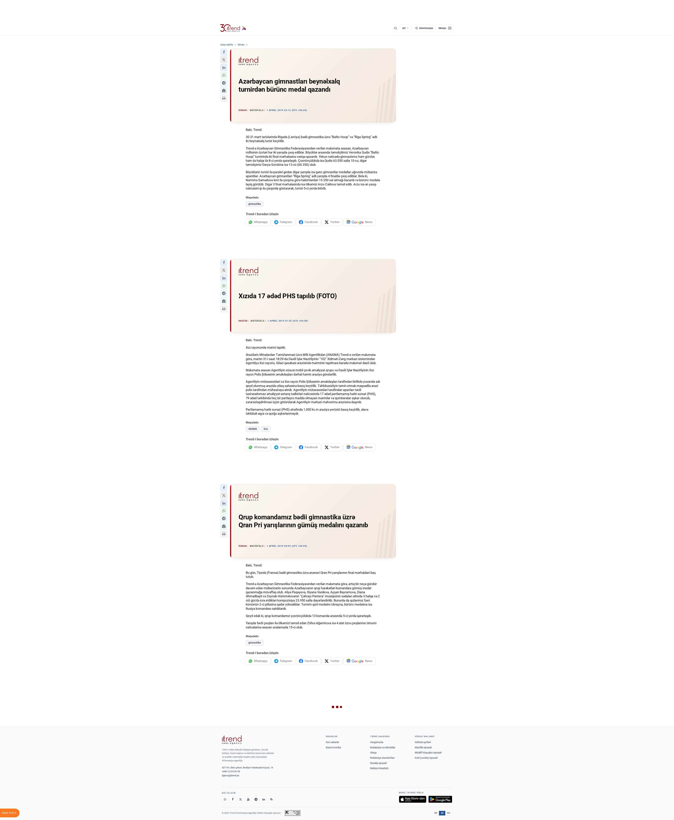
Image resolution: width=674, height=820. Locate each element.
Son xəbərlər (332, 742)
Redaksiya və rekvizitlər (382, 747)
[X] (240, 799)
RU (448, 813)
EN (435, 813)
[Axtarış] (395, 28)
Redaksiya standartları (382, 757)
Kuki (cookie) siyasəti (426, 757)
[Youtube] (248, 799)
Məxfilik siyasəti (423, 747)
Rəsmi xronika (333, 747)
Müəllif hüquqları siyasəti (428, 752)
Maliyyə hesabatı (379, 768)
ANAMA (252, 428)
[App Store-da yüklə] (412, 799)
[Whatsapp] (225, 799)
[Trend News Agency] (232, 739)
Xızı (266, 428)
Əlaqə (373, 752)
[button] (223, 52)
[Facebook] (233, 799)
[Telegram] (256, 799)
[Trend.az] (233, 28)
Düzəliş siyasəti (378, 763)
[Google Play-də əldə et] (440, 799)
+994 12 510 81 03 (231, 771)
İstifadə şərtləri (423, 742)
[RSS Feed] (271, 799)
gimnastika (254, 203)
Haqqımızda (376, 742)
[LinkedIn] (263, 799)
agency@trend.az (230, 775)
